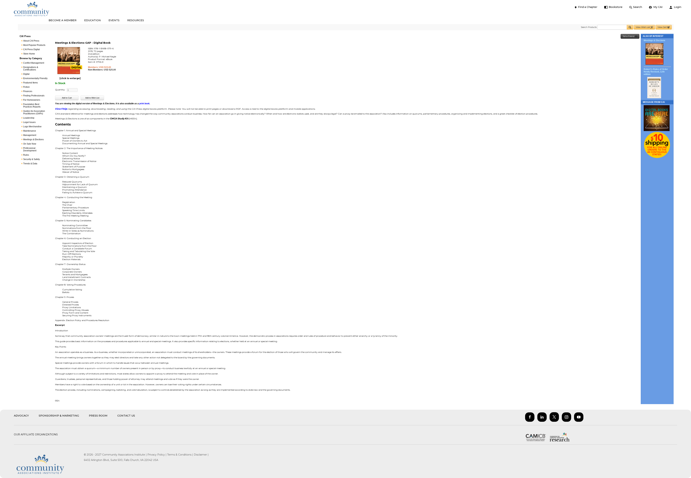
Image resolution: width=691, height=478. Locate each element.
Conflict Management (33, 63)
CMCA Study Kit (119, 118)
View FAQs (61, 109)
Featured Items (30, 82)
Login (677, 7)
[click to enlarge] (70, 78)
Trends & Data (30, 163)
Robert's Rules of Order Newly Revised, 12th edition (656, 72)
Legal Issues (29, 122)
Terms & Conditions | (180, 454)
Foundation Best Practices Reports (31, 105)
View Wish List (643, 27)
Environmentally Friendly (35, 78)
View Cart (662, 27)
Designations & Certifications (30, 68)
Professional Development (29, 149)
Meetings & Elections (33, 139)
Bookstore (615, 7)
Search (637, 7)
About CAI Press (31, 41)
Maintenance (29, 131)
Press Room (98, 415)
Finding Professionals (33, 95)
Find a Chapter (587, 7)
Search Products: (589, 27)
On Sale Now (29, 144)
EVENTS (114, 20)
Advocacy (21, 415)
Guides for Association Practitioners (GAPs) (34, 112)
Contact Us (126, 415)
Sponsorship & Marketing (59, 415)
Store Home (29, 53)
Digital (26, 74)
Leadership (28, 118)
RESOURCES (135, 20)
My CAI (658, 7)
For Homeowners (31, 100)
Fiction (26, 87)
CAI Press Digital (31, 49)
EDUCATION (92, 20)
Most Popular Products (34, 45)
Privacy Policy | (157, 454)
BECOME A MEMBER (62, 20)
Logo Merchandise (32, 126)
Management (29, 135)
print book (144, 103)
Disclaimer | (201, 454)
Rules (26, 155)
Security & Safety (31, 159)
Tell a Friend (629, 36)
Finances (27, 91)
